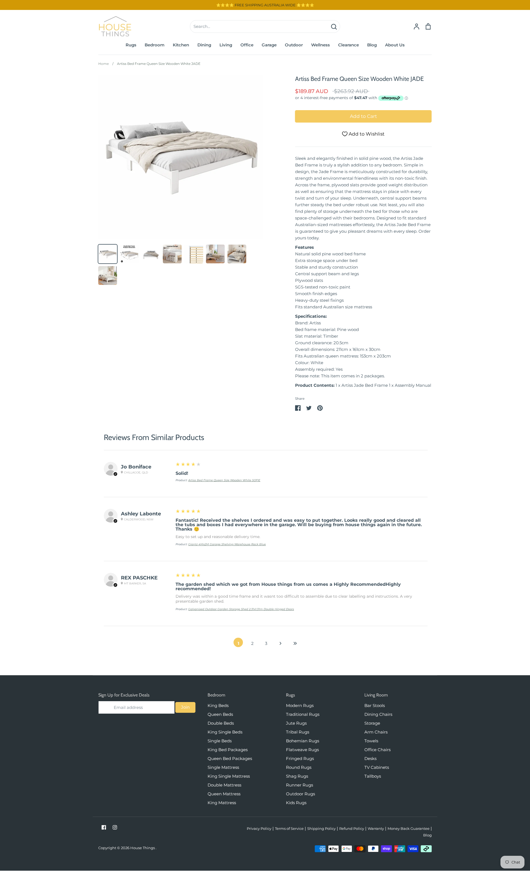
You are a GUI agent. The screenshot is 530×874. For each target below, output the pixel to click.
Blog (372, 44)
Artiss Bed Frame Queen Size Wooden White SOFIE (224, 480)
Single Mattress (223, 767)
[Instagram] (114, 827)
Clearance (348, 44)
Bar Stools (374, 705)
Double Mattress (224, 785)
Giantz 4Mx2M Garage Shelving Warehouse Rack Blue (227, 544)
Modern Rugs (300, 705)
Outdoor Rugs (300, 793)
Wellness (320, 44)
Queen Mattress (224, 793)
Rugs (131, 44)
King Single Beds (225, 732)
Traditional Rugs (302, 714)
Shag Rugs (297, 776)
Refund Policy (351, 828)
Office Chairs (377, 749)
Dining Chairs (378, 714)
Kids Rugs (296, 802)
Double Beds (221, 723)
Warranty (376, 828)
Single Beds (220, 740)
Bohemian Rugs (302, 740)
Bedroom (155, 44)
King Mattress (222, 802)
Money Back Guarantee (409, 828)
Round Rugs (298, 767)
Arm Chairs (376, 732)
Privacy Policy (259, 828)
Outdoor (294, 44)
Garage (269, 44)
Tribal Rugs (297, 732)
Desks (370, 758)
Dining (204, 44)
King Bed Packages (228, 749)
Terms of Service (289, 828)
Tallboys (372, 776)
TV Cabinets (376, 767)
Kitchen (181, 44)
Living (225, 44)
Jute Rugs (296, 723)
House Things (143, 848)
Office (246, 44)
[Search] (334, 26)
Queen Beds (220, 714)
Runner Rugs (299, 785)
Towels (371, 740)
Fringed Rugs (300, 758)
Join (185, 707)
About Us (395, 44)
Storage (372, 723)
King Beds (218, 705)
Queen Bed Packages (230, 758)
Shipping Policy (321, 828)
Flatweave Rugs (302, 749)
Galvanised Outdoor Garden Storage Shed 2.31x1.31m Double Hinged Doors (241, 609)
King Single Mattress (229, 776)
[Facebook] (103, 827)
